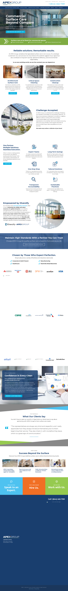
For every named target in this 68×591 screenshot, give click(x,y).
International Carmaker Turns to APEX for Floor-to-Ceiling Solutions (57, 471)
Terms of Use (31, 588)
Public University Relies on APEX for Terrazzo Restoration (41, 471)
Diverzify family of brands (20, 205)
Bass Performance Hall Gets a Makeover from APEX (25, 471)
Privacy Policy (36, 588)
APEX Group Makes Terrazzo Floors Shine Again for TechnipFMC (9, 471)
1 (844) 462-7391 (57, 4)
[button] (15, 32)
